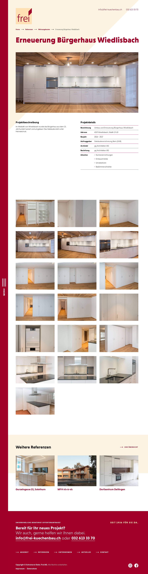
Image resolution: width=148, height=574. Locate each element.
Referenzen (29, 29)
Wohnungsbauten (44, 29)
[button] (4, 287)
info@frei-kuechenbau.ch (110, 9)
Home (18, 29)
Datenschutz (32, 569)
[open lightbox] (35, 213)
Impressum (20, 569)
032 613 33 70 (132, 9)
